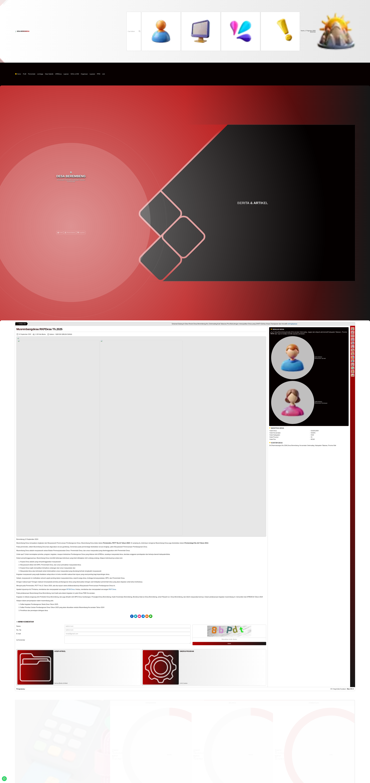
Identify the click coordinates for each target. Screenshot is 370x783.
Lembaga (40, 74)
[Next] (262, 437)
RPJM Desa (70, 589)
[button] (240, 31)
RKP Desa (112, 589)
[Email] (139, 616)
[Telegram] (143, 616)
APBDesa (58, 74)
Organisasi (84, 74)
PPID (98, 74)
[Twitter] (135, 616)
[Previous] (19, 437)
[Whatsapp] (151, 616)
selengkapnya (198, 324)
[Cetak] (147, 616)
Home (19, 74)
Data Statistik (49, 74)
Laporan (66, 74)
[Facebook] (132, 616)
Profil (24, 74)
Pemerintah (31, 74)
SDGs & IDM (75, 74)
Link (103, 74)
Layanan (92, 74)
